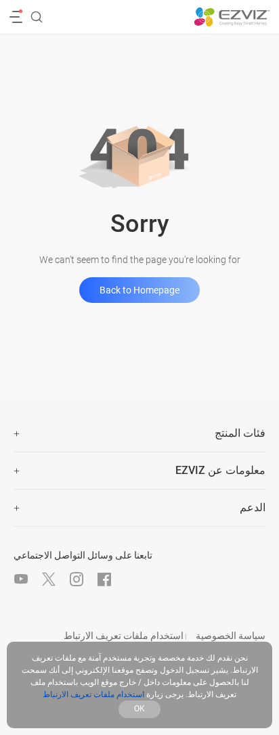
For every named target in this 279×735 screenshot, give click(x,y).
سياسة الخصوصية (230, 635)
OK (139, 708)
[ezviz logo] (232, 16)
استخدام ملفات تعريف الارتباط (124, 635)
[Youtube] (21, 579)
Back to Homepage (139, 290)
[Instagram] (76, 579)
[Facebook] (104, 579)
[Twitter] (49, 579)
